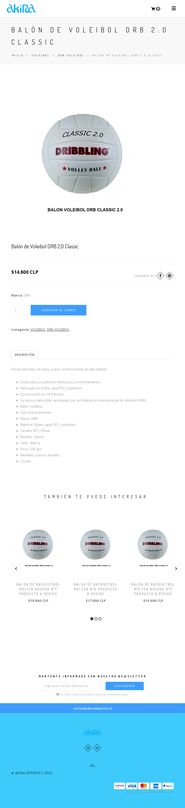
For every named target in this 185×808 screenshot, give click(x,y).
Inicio (17, 55)
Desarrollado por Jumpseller (150, 792)
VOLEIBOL (41, 55)
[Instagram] (88, 748)
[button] (92, 618)
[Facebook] (160, 275)
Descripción (25, 355)
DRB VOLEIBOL (71, 55)
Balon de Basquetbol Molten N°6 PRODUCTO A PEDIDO (96, 589)
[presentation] (15, 568)
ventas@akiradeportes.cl (92, 708)
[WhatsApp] (97, 748)
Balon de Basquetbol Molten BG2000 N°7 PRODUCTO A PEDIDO (38, 589)
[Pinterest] (169, 275)
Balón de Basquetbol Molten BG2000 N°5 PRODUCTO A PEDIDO (153, 589)
